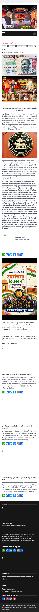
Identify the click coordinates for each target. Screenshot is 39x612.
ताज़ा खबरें (8, 43)
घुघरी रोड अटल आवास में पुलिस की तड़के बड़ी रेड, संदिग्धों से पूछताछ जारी (17, 427)
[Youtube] (10, 248)
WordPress (5, 609)
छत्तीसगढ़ (4, 43)
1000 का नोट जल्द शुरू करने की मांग (16, 322)
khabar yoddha (18, 325)
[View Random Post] (19, 1)
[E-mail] (6, 248)
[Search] (34, 33)
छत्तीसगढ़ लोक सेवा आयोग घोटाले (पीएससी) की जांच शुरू (16, 374)
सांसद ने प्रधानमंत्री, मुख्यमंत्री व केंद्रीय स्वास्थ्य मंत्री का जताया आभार (19, 479)
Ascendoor (25, 607)
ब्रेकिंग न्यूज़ (13, 43)
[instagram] (14, 248)
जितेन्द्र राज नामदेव (8, 52)
